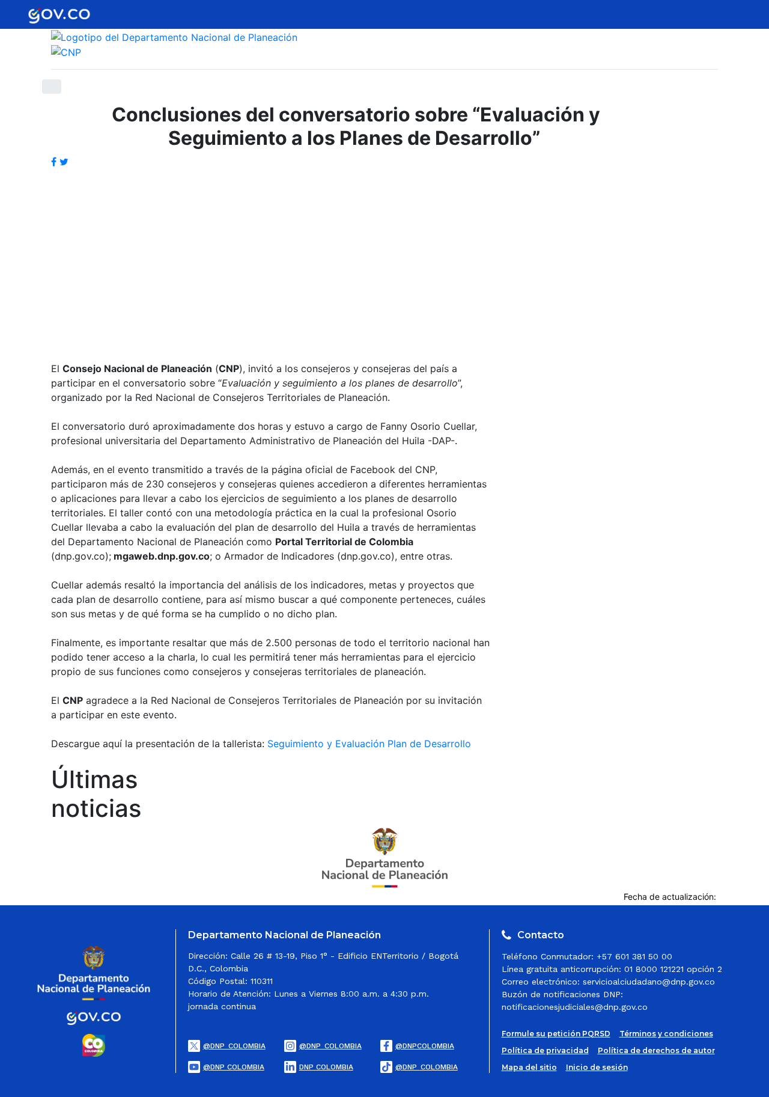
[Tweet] (63, 162)
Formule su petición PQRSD (556, 1033)
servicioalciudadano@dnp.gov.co (649, 981)
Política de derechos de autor (656, 1050)
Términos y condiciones (666, 1033)
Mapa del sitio (529, 1067)
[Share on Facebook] (55, 162)
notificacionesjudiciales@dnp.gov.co (575, 1007)
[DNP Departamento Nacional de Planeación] (385, 857)
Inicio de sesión (597, 1067)
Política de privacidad (545, 1050)
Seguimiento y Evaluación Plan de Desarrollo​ (369, 744)
